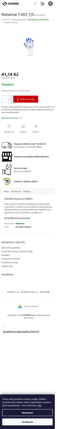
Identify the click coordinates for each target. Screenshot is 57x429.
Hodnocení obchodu (10, 258)
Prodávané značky (9, 262)
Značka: (11, 22)
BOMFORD (45, 292)
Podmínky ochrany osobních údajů (17, 251)
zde (39, 405)
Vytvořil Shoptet (31, 306)
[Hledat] (35, 4)
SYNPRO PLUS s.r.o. (29, 292)
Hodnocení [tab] (16, 191)
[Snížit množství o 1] (11, 100)
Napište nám (7, 266)
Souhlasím (27, 421)
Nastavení (27, 412)
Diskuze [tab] (27, 191)
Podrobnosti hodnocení (38, 19)
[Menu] (50, 4)
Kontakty (5, 255)
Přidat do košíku (27, 99)
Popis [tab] (6, 191)
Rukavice (19, 223)
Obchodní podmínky (10, 247)
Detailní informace (10, 118)
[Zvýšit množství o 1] (11, 97)
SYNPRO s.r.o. (13, 292)
